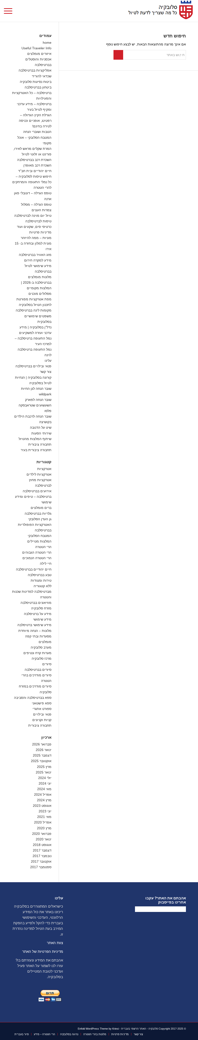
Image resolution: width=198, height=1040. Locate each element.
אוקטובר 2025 (41, 761)
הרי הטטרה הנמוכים (36, 558)
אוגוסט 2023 (42, 806)
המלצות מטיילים (39, 541)
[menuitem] (9, 11)
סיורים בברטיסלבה (38, 670)
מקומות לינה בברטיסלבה (33, 310)
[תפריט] (9, 11)
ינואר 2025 (43, 772)
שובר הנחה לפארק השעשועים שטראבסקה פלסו (35, 405)
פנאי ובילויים (42, 714)
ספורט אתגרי (42, 709)
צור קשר (45, 372)
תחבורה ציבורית (39, 444)
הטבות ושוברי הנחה (37, 132)
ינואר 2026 (43, 750)
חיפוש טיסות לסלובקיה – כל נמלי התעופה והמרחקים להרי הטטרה (31, 181)
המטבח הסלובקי (39, 536)
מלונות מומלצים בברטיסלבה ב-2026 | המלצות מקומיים (36, 282)
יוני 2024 (45, 783)
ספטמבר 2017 (40, 867)
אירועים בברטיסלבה (37, 491)
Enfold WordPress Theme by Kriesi (98, 1028)
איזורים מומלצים (39, 54)
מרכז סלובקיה (41, 658)
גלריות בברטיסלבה (38, 513)
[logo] (159, 11)
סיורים (46, 664)
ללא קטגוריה (42, 586)
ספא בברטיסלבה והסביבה (32, 698)
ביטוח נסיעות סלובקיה (35, 82)
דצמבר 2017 (42, 850)
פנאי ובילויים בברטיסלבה (33, 366)
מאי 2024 (44, 789)
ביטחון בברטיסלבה (38, 87)
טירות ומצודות (41, 580)
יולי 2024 (44, 778)
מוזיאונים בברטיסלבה (36, 603)
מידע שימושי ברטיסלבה (34, 625)
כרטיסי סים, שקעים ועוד (34, 227)
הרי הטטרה (43, 547)
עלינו (48, 360)
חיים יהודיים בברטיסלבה (33, 569)
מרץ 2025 (44, 767)
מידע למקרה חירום (37, 260)
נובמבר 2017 (42, 856)
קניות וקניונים (41, 720)
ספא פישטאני (41, 703)
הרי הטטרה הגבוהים (36, 552)
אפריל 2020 (42, 822)
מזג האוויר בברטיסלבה (35, 255)
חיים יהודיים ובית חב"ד (34, 171)
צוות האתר (55, 943)
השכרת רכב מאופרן (37, 165)
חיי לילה (45, 563)
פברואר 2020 (41, 834)
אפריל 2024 (42, 794)
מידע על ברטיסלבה (37, 614)
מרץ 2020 (44, 828)
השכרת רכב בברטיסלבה (34, 160)
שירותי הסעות (41, 433)
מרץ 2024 (44, 800)
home (47, 42)
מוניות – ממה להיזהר (36, 238)
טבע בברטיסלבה (39, 575)
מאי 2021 (44, 817)
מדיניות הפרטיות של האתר (42, 951)
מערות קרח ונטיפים (37, 653)
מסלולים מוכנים (39, 294)
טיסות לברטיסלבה (38, 221)
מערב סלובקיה (41, 647)
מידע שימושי (42, 619)
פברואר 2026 (41, 744)
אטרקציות (44, 469)
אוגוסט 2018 (42, 845)
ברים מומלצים (41, 508)
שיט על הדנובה (40, 427)
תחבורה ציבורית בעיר (36, 450)
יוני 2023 (45, 811)
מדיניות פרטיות (40, 232)
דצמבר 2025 (42, 755)
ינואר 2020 (43, 839)
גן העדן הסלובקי (39, 519)
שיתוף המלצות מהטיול (35, 439)
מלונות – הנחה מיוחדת (34, 631)
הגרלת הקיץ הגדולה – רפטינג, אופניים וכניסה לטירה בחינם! (35, 120)
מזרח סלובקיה (41, 608)
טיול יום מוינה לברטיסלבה (32, 215)
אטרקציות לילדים (39, 474)
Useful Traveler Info (36, 48)
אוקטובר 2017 (41, 861)
